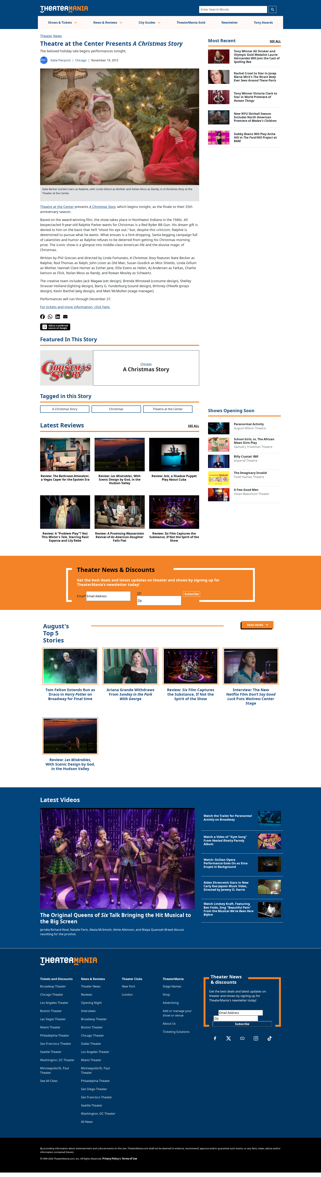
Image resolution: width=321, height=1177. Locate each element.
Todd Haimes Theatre (249, 477)
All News (87, 1122)
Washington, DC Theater (57, 1060)
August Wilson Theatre (250, 428)
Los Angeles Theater (54, 1003)
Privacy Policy (110, 1158)
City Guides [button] (147, 22)
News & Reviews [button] (105, 22)
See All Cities (49, 1081)
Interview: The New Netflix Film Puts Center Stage (250, 696)
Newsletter (229, 22)
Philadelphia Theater (54, 1035)
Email (81, 596)
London (127, 994)
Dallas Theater (91, 1044)
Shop (166, 994)
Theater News (51, 36)
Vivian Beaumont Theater (251, 494)
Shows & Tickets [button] (60, 22)
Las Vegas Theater (53, 1019)
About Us (169, 1024)
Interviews (88, 1011)
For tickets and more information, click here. (75, 307)
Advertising (171, 1003)
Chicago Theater (51, 994)
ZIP (139, 593)
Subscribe (191, 594)
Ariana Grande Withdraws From (130, 694)
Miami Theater (50, 1027)
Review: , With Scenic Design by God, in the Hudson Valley (70, 764)
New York (128, 986)
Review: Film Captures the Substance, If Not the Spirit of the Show (190, 694)
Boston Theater (51, 1011)
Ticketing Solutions (176, 1032)
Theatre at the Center (57, 206)
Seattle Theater (50, 1052)
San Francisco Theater (55, 1044)
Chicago (81, 60)
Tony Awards (263, 22)
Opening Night (91, 1003)
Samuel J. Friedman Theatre (253, 447)
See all (275, 41)
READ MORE (255, 625)
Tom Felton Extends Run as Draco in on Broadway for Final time (70, 694)
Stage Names (172, 986)
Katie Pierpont (61, 60)
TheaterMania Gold (191, 22)
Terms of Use (129, 1158)
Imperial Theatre (245, 460)
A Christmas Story (102, 206)
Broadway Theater (53, 986)
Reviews (86, 994)
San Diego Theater (94, 1089)
